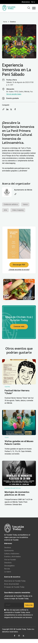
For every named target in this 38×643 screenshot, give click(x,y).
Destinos (7, 548)
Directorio (8, 563)
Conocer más (19, 326)
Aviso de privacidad (11, 584)
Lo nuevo (7, 572)
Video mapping (17, 210)
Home (5, 22)
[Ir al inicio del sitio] (8, 10)
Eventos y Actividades (12, 557)
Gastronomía (9, 551)
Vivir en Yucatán (10, 560)
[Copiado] (3, 110)
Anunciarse (26, 2)
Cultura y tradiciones (11, 554)
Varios (25, 204)
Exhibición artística (11, 204)
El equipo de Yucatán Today (14, 587)
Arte (5, 210)
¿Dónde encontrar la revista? (19, 270)
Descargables (9, 566)
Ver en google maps (13, 94)
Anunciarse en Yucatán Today (15, 581)
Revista (7, 569)
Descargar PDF (19, 265)
